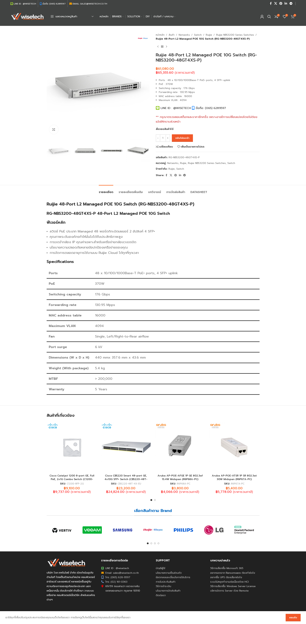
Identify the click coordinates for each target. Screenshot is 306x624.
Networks (184, 35)
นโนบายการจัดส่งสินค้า (168, 591)
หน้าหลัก (160, 35)
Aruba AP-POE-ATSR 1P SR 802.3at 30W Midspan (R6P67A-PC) (234, 477)
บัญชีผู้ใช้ (160, 568)
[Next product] (166, 47)
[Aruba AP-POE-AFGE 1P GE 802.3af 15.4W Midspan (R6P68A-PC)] (180, 447)
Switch (198, 35)
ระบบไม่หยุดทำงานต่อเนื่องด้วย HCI (229, 582)
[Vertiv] (62, 530)
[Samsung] (122, 530)
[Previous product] (158, 47)
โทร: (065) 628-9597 (117, 577)
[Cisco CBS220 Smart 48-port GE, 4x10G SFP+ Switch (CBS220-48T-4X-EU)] (126, 447)
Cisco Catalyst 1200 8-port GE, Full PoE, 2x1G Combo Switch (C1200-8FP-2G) (71, 479)
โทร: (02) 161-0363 (116, 582)
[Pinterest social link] (280, 3)
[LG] (214, 530)
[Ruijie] (153, 530)
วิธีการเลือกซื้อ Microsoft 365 (226, 568)
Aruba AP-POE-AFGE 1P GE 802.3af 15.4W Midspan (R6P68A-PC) (180, 477)
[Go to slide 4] (158, 543)
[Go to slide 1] (151, 500)
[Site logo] (27, 16)
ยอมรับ (293, 617)
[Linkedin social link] (285, 3)
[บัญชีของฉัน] (262, 16)
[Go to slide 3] (155, 543)
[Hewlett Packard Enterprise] (244, 530)
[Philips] (183, 530)
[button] (51, 150)
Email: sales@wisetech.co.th (122, 573)
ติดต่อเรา (161, 595)
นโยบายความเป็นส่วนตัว (169, 573)
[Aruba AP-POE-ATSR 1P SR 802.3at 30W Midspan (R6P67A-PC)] (234, 447)
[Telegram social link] (290, 3)
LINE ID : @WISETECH (175, 108)
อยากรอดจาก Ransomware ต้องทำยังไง (232, 573)
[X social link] (275, 3)
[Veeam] (92, 530)
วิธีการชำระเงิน (163, 586)
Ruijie (209, 35)
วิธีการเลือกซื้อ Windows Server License (233, 586)
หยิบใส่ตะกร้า (182, 138)
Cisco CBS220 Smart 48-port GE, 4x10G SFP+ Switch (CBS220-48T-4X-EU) (126, 479)
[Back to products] (162, 47)
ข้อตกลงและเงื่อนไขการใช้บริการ (173, 577)
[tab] (106, 190)
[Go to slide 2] (155, 500)
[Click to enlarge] (53, 129)
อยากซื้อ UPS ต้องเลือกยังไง (226, 577)
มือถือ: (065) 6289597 (210, 108)
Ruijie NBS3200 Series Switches (235, 35)
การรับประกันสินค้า (165, 582)
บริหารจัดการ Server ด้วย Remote (229, 591)
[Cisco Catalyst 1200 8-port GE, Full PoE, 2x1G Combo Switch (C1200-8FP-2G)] (72, 447)
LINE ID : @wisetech (117, 568)
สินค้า (172, 35)
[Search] (269, 16)
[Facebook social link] (271, 3)
